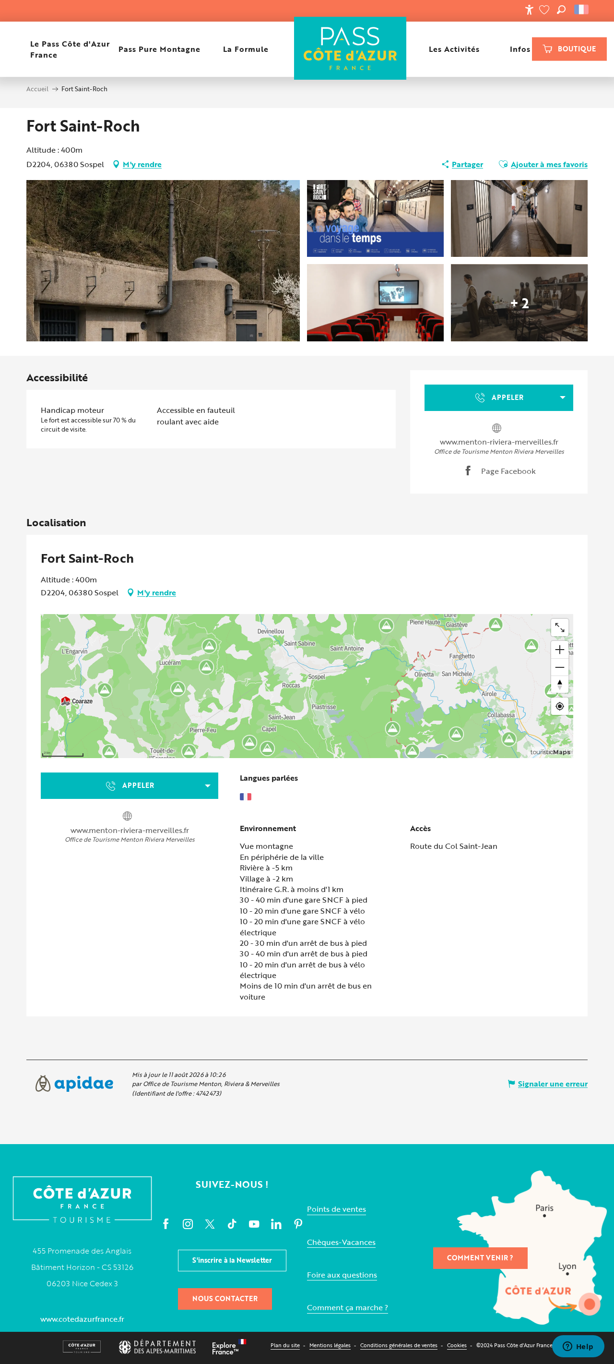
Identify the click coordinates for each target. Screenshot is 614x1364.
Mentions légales (330, 1345)
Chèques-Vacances (341, 1242)
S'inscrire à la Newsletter (232, 1260)
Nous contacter (225, 1298)
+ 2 (519, 303)
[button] (561, 9)
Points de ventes (336, 1209)
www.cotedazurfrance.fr (82, 1319)
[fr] (582, 9)
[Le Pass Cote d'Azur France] (350, 49)
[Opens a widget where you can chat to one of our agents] (578, 1347)
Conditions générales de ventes (398, 1345)
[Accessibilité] (529, 9)
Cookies (457, 1345)
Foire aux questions (342, 1274)
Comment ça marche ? (347, 1307)
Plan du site (285, 1345)
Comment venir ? (480, 1258)
